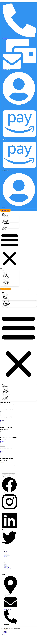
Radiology (5, 274)
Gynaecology (6, 219)
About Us (3, 271)
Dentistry (5, 218)
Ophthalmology (6, 273)
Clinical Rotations (5, 215)
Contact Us (4, 229)
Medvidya (1, 1)
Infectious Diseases (7, 281)
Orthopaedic (6, 216)
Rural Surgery (6, 392)
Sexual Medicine (6, 223)
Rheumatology (6, 220)
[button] (9, 250)
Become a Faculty (5, 399)
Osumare (5, 629)
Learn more (2, 420)
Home (3, 270)
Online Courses (4, 222)
